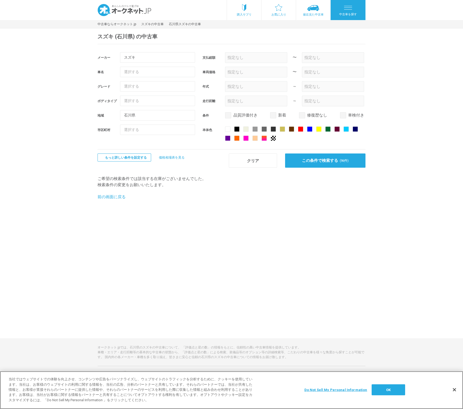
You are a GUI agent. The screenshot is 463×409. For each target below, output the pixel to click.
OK (388, 390)
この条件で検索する (325, 160)
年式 (206, 86)
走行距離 (209, 101)
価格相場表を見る (172, 157)
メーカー (104, 57)
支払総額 (209, 57)
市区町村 (104, 130)
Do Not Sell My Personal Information (335, 390)
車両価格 (209, 72)
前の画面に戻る (112, 196)
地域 (101, 115)
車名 (101, 72)
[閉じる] (454, 390)
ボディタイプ (107, 101)
